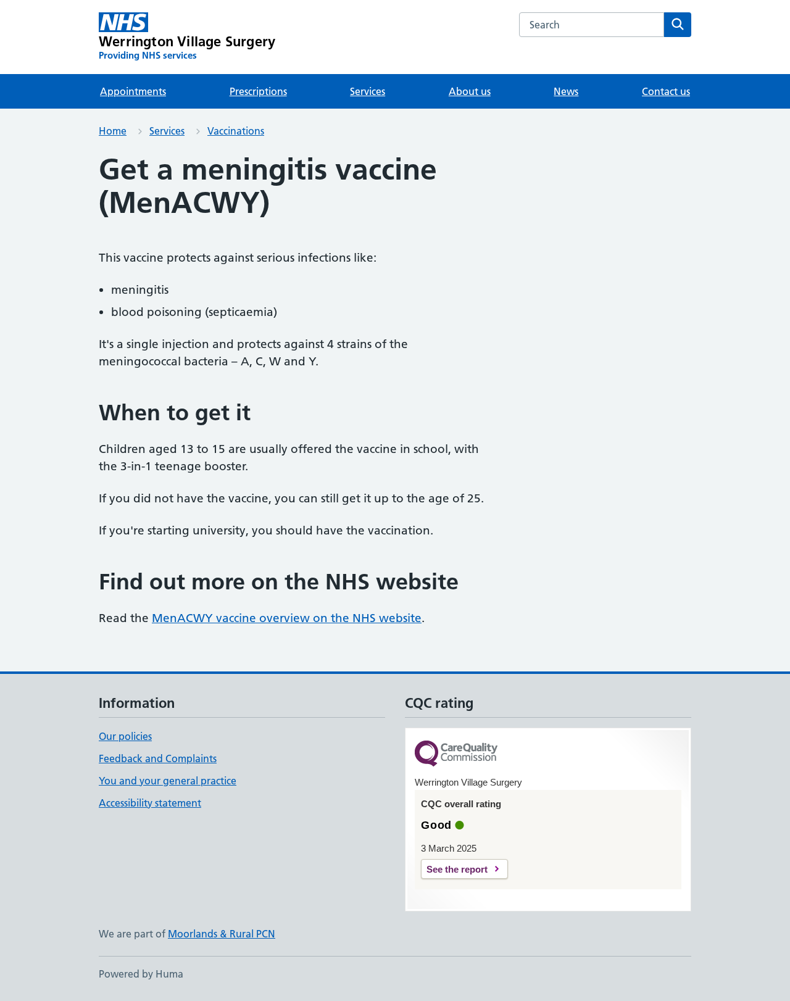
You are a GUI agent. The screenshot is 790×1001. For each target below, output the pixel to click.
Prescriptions (258, 91)
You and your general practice (167, 781)
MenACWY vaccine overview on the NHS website (287, 618)
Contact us (666, 91)
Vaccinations (235, 131)
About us (470, 91)
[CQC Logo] (456, 754)
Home (113, 131)
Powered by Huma (141, 974)
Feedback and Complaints (158, 758)
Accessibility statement (150, 803)
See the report (457, 869)
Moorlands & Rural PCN (221, 934)
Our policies (125, 736)
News (566, 91)
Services (367, 91)
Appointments (133, 91)
